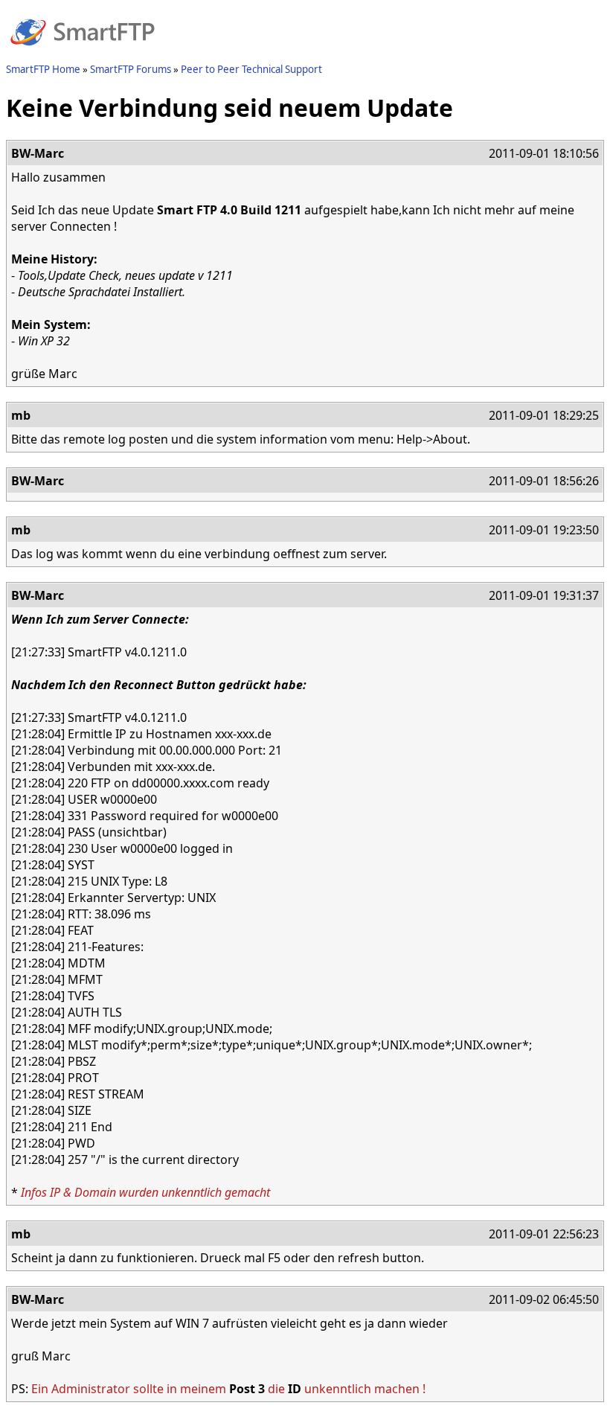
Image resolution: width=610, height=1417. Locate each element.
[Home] (82, 54)
